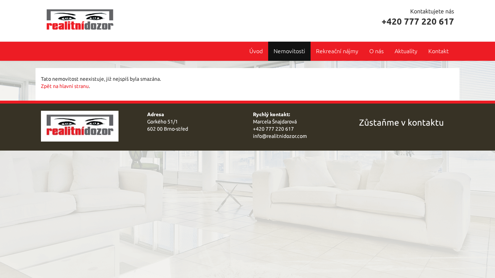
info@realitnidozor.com (280, 136)
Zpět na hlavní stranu (65, 86)
